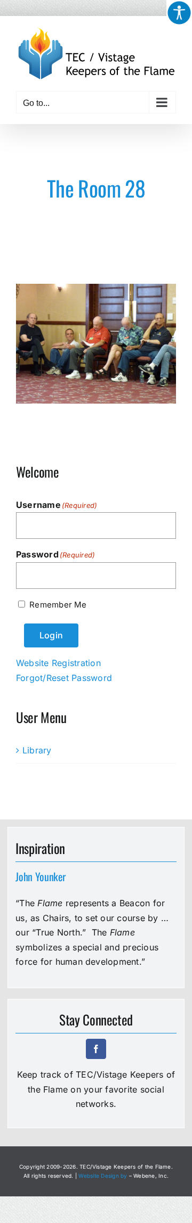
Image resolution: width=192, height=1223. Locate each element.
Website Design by (102, 1175)
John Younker (40, 876)
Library (37, 750)
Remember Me (57, 605)
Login (51, 635)
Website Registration (58, 663)
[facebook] (96, 1049)
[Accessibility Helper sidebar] (179, 13)
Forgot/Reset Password (64, 677)
